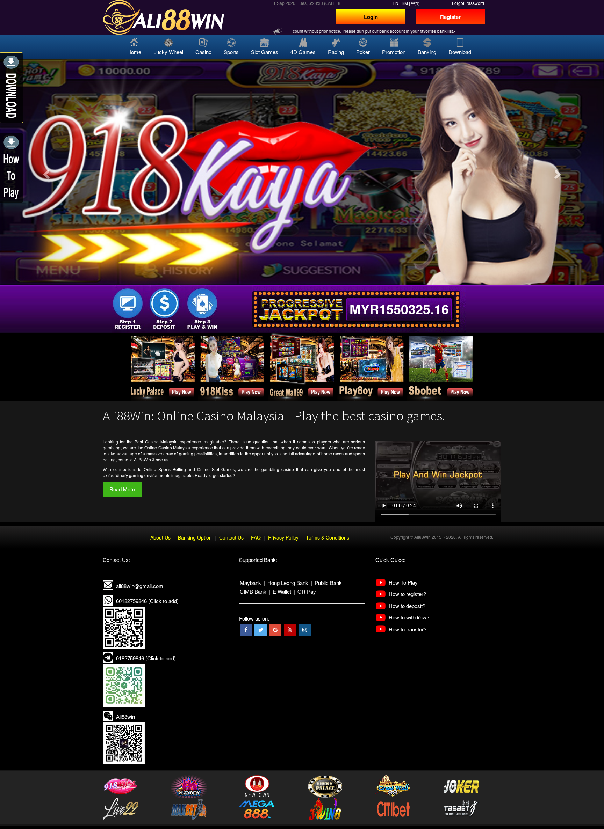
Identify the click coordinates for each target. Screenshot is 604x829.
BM (405, 3)
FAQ (256, 537)
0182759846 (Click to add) (146, 658)
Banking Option (195, 537)
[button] (45, 172)
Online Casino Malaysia (167, 447)
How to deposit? (407, 605)
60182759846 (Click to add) (147, 600)
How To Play (403, 582)
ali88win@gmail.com (139, 585)
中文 (415, 3)
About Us (160, 537)
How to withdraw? (409, 617)
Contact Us (231, 537)
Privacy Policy (283, 537)
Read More (122, 489)
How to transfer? (407, 629)
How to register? (407, 593)
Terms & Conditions (327, 537)
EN (395, 3)
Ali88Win (142, 459)
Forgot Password (468, 3)
